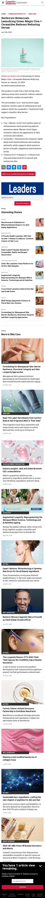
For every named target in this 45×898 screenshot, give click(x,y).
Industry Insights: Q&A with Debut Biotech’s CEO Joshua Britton (22, 470)
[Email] (3, 167)
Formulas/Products (17, 14)
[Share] (9, 167)
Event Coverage (9, 841)
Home (3, 14)
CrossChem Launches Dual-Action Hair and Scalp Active (17, 290)
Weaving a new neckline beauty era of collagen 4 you (20, 758)
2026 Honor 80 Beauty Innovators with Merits (22, 847)
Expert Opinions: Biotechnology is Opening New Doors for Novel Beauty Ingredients (22, 569)
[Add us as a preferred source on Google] (24, 167)
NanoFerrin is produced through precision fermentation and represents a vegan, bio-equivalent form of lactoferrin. (21, 718)
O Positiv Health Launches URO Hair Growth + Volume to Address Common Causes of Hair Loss (17, 238)
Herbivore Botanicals (10, 76)
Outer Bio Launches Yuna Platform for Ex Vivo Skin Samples (17, 265)
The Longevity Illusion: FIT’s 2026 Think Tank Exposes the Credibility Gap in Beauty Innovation (22, 660)
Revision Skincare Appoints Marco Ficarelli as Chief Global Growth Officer (22, 618)
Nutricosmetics (6, 233)
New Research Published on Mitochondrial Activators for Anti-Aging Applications (15, 224)
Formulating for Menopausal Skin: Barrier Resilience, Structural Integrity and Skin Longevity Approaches (17, 314)
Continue (22, 887)
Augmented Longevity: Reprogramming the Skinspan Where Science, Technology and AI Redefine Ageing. (16, 278)
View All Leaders (22, 203)
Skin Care (32, 14)
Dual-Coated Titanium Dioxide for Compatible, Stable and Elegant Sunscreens (15, 252)
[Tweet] (19, 167)
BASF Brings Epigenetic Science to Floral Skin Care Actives (15, 302)
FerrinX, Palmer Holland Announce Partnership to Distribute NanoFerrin (19, 709)
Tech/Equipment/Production (13, 464)
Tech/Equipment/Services (9, 260)
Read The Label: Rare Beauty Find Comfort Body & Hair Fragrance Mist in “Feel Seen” (22, 419)
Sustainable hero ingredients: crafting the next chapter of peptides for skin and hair (22, 798)
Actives (3, 219)
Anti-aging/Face (9, 612)
